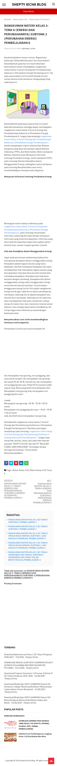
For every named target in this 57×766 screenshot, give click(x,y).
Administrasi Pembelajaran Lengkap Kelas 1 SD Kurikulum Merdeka (35, 735)
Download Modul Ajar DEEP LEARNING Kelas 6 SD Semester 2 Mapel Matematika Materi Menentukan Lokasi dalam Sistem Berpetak (28, 687)
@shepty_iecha (28, 48)
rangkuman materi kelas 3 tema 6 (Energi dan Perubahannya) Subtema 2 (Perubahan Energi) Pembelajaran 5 (27, 139)
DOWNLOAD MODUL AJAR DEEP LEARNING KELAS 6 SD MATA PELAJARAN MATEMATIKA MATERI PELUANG (28, 665)
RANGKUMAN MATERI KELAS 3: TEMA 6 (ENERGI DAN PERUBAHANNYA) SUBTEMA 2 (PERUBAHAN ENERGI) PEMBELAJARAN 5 (42, 493)
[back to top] (51, 761)
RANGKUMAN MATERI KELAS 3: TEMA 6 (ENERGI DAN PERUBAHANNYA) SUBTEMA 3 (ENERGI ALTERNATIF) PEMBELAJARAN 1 (15, 490)
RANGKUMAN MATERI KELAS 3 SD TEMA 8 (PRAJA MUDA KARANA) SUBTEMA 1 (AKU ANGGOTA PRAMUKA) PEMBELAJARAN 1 (27, 545)
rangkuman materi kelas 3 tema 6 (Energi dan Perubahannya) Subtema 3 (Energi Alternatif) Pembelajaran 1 (28, 434)
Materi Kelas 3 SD (20, 470)
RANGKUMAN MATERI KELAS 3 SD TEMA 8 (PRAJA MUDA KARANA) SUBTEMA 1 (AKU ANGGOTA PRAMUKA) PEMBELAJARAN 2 (27, 536)
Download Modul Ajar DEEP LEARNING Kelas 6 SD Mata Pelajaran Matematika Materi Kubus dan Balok (27, 700)
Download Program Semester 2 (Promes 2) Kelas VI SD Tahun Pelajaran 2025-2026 (28, 674)
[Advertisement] (28, 201)
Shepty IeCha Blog (29, 4)
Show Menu (28, 11)
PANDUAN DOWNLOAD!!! (14, 716)
